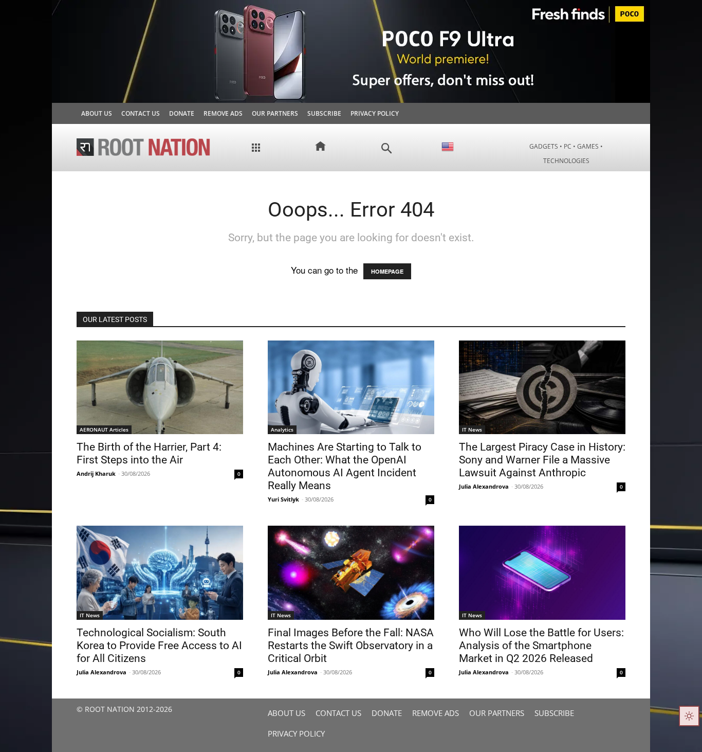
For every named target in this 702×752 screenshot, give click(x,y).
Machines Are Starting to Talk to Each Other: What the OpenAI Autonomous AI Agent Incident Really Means (344, 466)
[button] (387, 148)
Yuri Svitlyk (283, 499)
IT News (472, 429)
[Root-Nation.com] (143, 147)
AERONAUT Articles (104, 429)
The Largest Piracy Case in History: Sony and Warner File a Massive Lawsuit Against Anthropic (542, 460)
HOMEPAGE (387, 271)
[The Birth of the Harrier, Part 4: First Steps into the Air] (160, 387)
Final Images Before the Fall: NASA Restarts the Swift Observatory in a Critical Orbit (351, 645)
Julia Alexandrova (484, 486)
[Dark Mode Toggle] (689, 716)
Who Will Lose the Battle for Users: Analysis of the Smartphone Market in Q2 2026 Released (541, 645)
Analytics (282, 429)
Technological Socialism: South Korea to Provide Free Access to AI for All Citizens (159, 645)
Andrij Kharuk (96, 473)
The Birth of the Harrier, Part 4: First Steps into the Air (149, 453)
